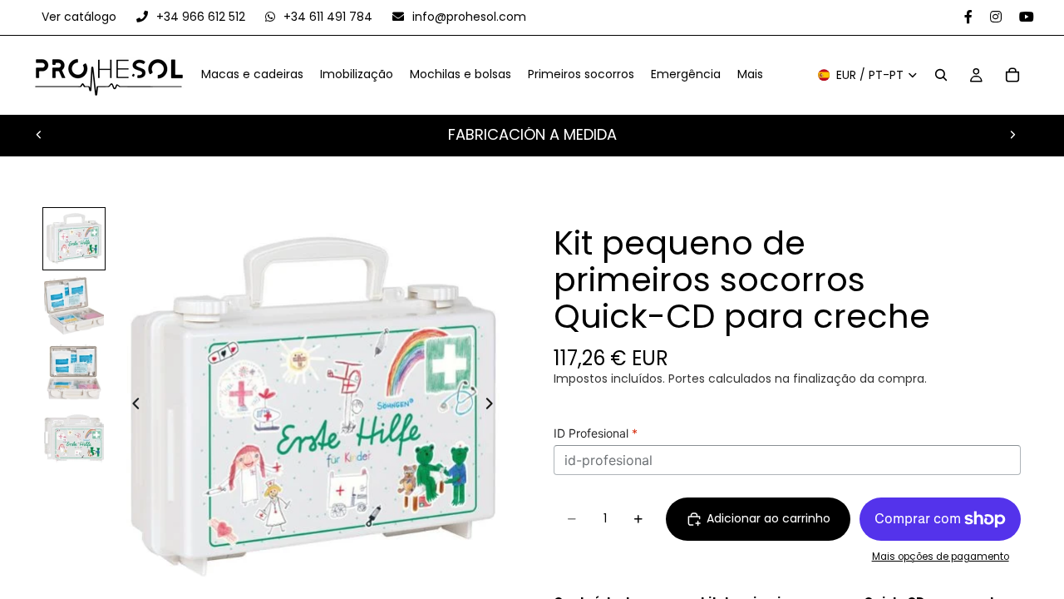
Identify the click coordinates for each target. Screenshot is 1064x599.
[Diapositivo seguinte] (1012, 134)
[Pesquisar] (941, 75)
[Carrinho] (1012, 75)
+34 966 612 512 (201, 16)
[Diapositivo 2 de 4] (74, 305)
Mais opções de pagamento (940, 556)
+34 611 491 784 (328, 16)
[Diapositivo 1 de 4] (74, 239)
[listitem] (750, 76)
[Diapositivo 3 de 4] (74, 372)
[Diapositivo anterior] (39, 134)
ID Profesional (596, 433)
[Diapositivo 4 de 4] (74, 438)
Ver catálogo (81, 16)
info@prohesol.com (467, 16)
